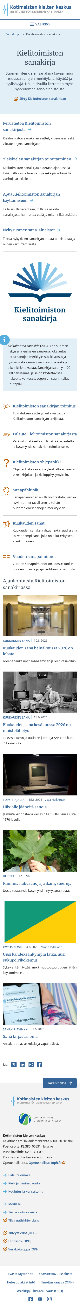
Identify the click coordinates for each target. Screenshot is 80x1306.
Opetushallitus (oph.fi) (45, 1163)
